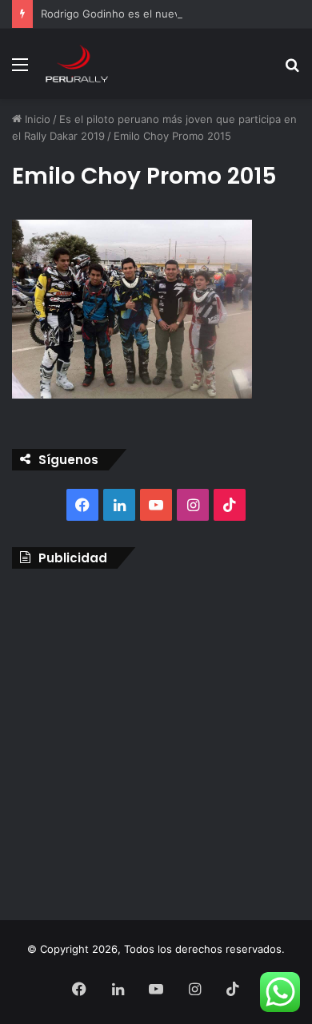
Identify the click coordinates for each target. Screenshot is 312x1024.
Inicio (36, 119)
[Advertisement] (156, 740)
